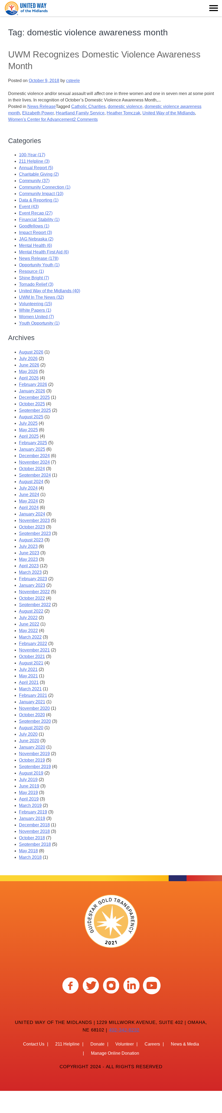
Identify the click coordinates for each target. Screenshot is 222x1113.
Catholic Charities (88, 106)
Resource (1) (31, 271)
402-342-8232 (124, 1030)
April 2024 (29, 507)
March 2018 (30, 857)
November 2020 (34, 708)
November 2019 (34, 753)
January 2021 (32, 702)
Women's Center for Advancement (40, 119)
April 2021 (29, 682)
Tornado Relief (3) (36, 284)
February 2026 (33, 384)
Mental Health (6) (35, 245)
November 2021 (34, 650)
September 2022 (35, 604)
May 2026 (28, 371)
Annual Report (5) (36, 167)
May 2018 (28, 851)
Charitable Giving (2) (39, 174)
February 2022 (33, 643)
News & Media (185, 1044)
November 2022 (34, 591)
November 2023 (34, 520)
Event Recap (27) (36, 213)
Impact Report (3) (35, 232)
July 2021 (28, 669)
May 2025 (28, 429)
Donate (97, 1044)
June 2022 (29, 624)
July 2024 (28, 488)
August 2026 (31, 352)
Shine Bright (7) (34, 278)
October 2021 (32, 656)
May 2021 (28, 676)
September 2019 (35, 766)
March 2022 (30, 637)
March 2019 (30, 805)
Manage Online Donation (115, 1053)
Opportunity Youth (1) (39, 265)
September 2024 (35, 475)
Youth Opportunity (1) (39, 323)
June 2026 (29, 365)
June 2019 (29, 786)
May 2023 (28, 559)
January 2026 (32, 391)
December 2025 (34, 397)
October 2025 (32, 404)
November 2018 (34, 831)
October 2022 (32, 598)
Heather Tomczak (123, 113)
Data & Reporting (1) (38, 200)
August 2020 (31, 727)
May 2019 (28, 792)
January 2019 (32, 818)
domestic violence (125, 106)
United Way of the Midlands (168, 113)
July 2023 (28, 546)
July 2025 (28, 423)
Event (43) (29, 206)
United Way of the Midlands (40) (49, 291)
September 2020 (35, 721)
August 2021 (31, 663)
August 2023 (31, 540)
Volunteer (124, 1044)
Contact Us (33, 1044)
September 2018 (35, 844)
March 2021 (30, 689)
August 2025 (31, 417)
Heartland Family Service (80, 113)
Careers (152, 1044)
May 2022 (28, 630)
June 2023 (29, 553)
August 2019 (31, 773)
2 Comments (85, 119)
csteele (73, 80)
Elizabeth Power (38, 113)
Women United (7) (36, 316)
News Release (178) (38, 258)
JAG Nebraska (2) (36, 239)
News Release (41, 106)
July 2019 (28, 779)
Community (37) (34, 180)
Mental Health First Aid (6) (44, 252)
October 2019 (32, 760)
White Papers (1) (35, 310)
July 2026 (28, 358)
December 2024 (34, 455)
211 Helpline (67, 1044)
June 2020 (29, 740)
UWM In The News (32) (41, 297)
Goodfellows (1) (34, 226)
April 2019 (29, 799)
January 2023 (32, 585)
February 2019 (33, 812)
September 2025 (35, 410)
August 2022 (31, 611)
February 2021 (33, 695)
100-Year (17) (32, 154)
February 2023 (33, 578)
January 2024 (32, 514)
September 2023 (35, 533)
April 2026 (29, 378)
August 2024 (31, 481)
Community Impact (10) (41, 193)
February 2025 (33, 442)
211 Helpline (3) (34, 161)
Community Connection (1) (44, 187)
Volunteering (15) (35, 303)
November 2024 (34, 462)
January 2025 (32, 449)
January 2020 (32, 747)
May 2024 (28, 501)
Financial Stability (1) (39, 219)
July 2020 (28, 734)
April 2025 (29, 436)
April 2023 (29, 566)
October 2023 (32, 527)
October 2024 (32, 468)
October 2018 (32, 838)
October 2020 (32, 714)
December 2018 (34, 825)
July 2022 (28, 617)
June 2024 (29, 494)
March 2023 (30, 572)
